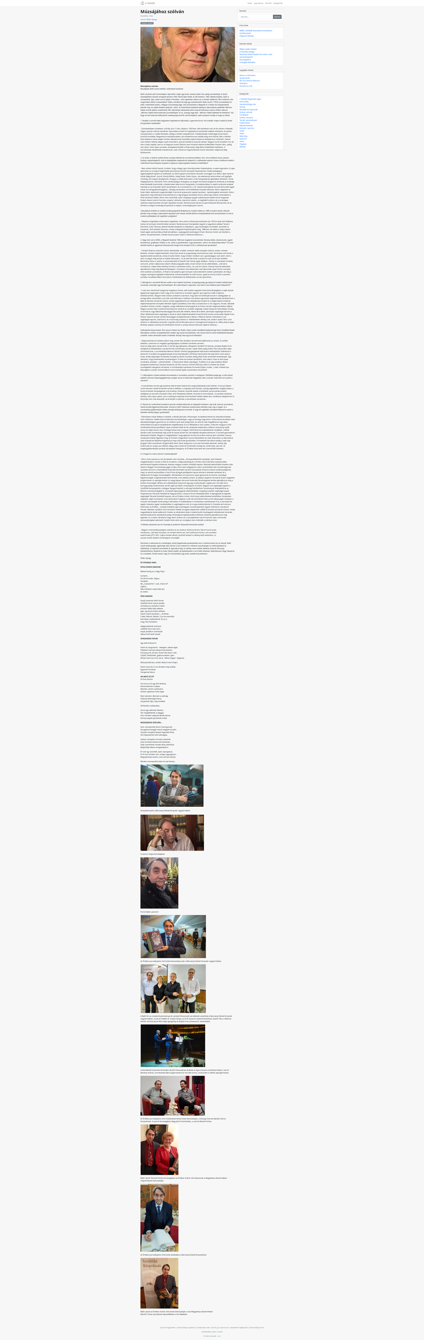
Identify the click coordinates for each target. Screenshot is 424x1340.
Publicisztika (244, 123)
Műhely (242, 147)
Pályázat (242, 144)
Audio (241, 131)
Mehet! (277, 17)
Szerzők (268, 3)
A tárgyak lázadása (247, 62)
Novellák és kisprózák (248, 109)
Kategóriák (278, 3)
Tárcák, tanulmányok (248, 120)
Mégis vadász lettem (248, 49)
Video (241, 133)
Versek (242, 107)
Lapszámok (258, 3)
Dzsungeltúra (245, 59)
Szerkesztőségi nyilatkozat (186, 1328)
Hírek (250, 3)
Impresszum (224, 1328)
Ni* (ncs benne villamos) (249, 80)
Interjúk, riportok (147, 23)
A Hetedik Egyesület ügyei (250, 99)
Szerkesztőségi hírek (256, 1328)
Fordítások (243, 115)
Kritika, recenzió (246, 117)
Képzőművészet (246, 125)
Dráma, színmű (245, 112)
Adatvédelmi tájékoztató (239, 1328)
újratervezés (244, 78)
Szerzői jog (215, 1328)
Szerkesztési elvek (203, 1328)
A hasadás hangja (246, 51)
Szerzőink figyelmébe (168, 1328)
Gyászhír (243, 139)
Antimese (243, 83)
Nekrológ (243, 136)
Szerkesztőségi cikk (247, 104)
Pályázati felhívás (246, 36)
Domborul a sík (245, 86)
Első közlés (244, 101)
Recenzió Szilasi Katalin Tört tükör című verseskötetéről (255, 55)
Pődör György (151, 19)
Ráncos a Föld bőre (247, 75)
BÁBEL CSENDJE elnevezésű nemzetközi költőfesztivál (255, 31)
